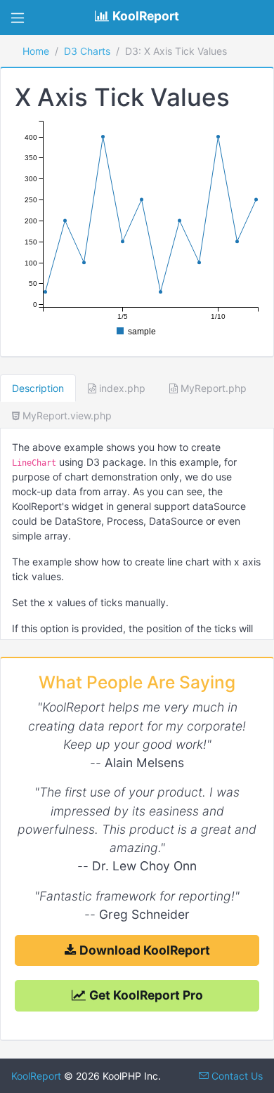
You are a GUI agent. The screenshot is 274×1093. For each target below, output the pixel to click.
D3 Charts (87, 51)
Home (35, 51)
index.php (120, 388)
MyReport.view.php (66, 415)
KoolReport (36, 1076)
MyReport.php (212, 388)
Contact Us (236, 1076)
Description (38, 388)
